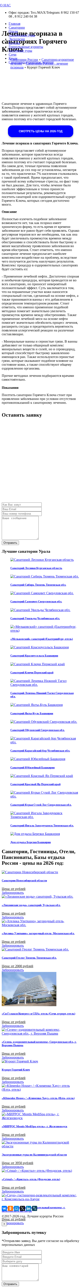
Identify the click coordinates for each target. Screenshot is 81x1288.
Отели (13, 31)
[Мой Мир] (16, 1208)
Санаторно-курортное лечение (31, 62)
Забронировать (13, 892)
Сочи (12, 54)
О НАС (5, 5)
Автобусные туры (22, 35)
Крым (13, 58)
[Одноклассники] (10, 1208)
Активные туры (20, 50)
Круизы (14, 43)
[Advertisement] (40, 462)
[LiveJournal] (34, 1208)
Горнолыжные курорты (26, 47)
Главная (14, 23)
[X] (22, 1208)
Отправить (10, 542)
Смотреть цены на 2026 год (40, 131)
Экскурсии (17, 39)
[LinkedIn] (28, 1208)
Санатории (17, 27)
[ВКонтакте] (4, 1208)
